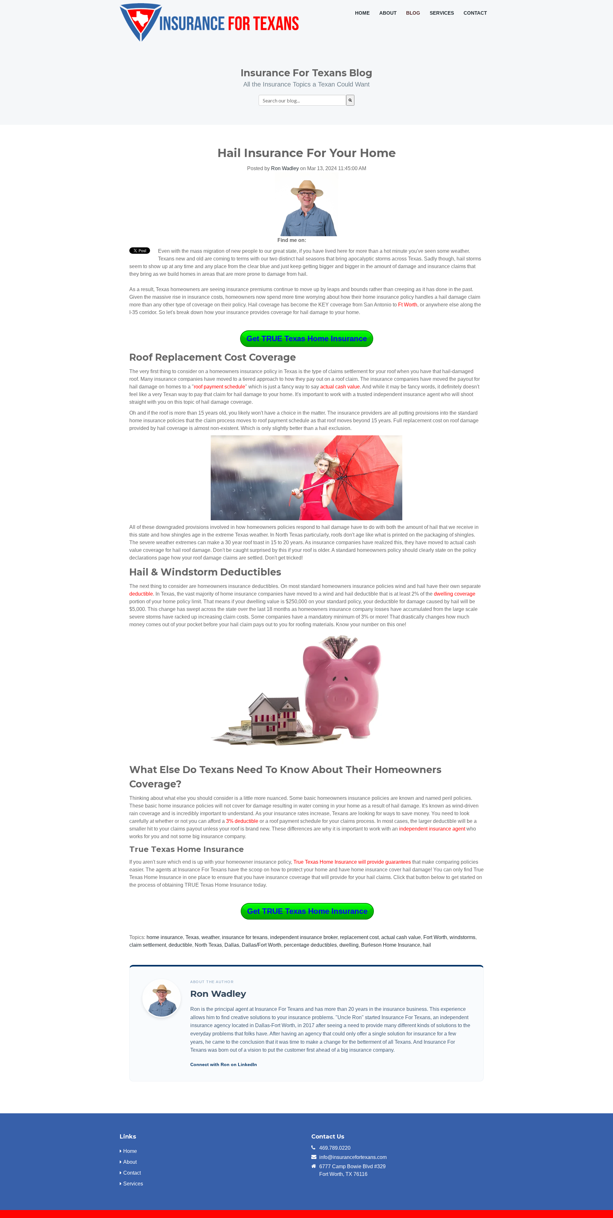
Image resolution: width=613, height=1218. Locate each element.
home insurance (165, 937)
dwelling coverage (454, 594)
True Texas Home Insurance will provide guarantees (352, 862)
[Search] (350, 100)
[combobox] (302, 100)
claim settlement (147, 945)
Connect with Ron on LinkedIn (223, 1064)
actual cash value (340, 386)
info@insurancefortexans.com (353, 1157)
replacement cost (359, 937)
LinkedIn (323, 240)
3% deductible (242, 821)
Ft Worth (407, 304)
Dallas (231, 945)
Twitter (332, 240)
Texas (192, 937)
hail (427, 945)
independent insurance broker (303, 937)
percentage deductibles (310, 945)
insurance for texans (245, 937)
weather (210, 937)
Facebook (314, 240)
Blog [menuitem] (413, 13)
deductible (180, 945)
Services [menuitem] (442, 13)
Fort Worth (435, 937)
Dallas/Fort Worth (261, 945)
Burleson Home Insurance (390, 945)
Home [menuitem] (362, 13)
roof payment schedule (219, 386)
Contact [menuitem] (475, 13)
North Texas (208, 945)
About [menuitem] (388, 13)
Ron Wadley (285, 168)
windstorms (462, 937)
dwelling (349, 945)
